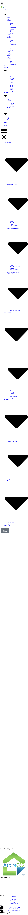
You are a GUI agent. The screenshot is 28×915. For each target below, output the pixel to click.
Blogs (8, 107)
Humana (12, 79)
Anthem (12, 76)
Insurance (9, 74)
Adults (11, 23)
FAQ (8, 121)
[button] (2, 3)
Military (12, 33)
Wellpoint (12, 91)
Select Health (11, 88)
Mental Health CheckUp (9, 53)
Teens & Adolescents (15, 222)
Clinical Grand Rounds (12, 105)
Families (12, 29)
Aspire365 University (9, 99)
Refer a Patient (7, 525)
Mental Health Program (9, 36)
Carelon (12, 78)
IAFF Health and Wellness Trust (18, 395)
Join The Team (8, 118)
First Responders (13, 31)
